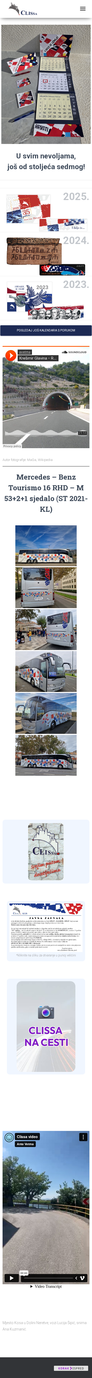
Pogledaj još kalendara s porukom (46, 330)
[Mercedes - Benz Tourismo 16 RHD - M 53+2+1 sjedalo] (46, 545)
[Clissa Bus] (24, 9)
